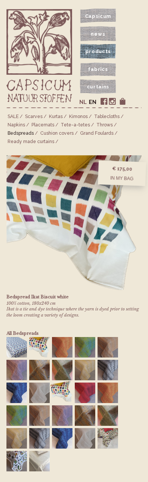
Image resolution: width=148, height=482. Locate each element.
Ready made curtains (31, 141)
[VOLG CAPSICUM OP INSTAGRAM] (112, 101)
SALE (13, 116)
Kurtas (56, 116)
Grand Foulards (96, 133)
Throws (104, 125)
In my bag (121, 178)
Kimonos (78, 116)
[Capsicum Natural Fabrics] (39, 91)
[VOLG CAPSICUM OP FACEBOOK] (104, 101)
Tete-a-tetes (75, 125)
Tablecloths (107, 116)
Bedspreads (21, 133)
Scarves (34, 116)
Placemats (42, 125)
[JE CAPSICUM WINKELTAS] (122, 101)
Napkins (16, 125)
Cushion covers (57, 133)
